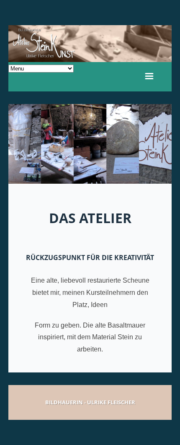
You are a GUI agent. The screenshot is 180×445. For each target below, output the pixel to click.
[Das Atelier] (90, 144)
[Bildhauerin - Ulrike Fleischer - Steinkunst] (90, 43)
